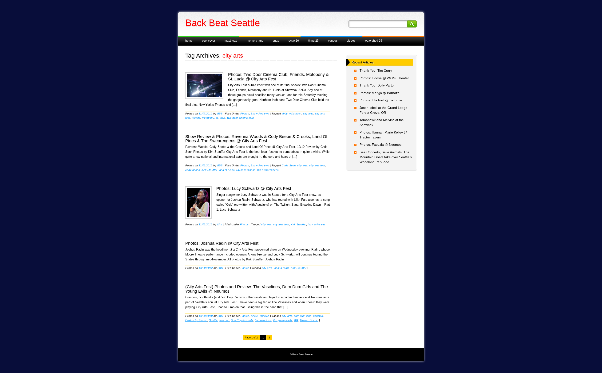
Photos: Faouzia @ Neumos (380, 144)
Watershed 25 (373, 40)
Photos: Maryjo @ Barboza (380, 93)
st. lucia (221, 117)
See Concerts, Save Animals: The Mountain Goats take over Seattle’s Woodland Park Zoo (386, 157)
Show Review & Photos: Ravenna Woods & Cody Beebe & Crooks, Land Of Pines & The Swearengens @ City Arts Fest (256, 138)
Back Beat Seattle (222, 23)
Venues (332, 40)
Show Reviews (260, 113)
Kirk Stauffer (209, 170)
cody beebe (192, 170)
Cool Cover (208, 40)
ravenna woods (246, 170)
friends (196, 117)
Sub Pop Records (242, 320)
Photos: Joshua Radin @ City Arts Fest (221, 243)
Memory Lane (255, 40)
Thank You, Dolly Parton (378, 85)
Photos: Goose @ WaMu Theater (384, 78)
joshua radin (281, 268)
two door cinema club (240, 117)
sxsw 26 (294, 40)
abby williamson (291, 113)
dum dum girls (303, 315)
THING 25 (313, 40)
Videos (351, 40)
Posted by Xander (196, 320)
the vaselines (263, 320)
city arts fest (317, 165)
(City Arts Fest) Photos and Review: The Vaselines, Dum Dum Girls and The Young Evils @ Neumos (256, 288)
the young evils (282, 320)
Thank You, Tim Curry (376, 70)
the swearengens (268, 170)
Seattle (213, 320)
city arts (308, 113)
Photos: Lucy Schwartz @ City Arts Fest (253, 188)
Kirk (219, 224)
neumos (318, 315)
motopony (208, 117)
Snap (276, 40)
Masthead (231, 40)
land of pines (227, 170)
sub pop (224, 320)
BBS (220, 113)
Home (189, 40)
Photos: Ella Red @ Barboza (381, 100)
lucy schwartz (316, 224)
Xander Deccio (309, 320)
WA (296, 320)
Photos (244, 113)
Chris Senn (289, 165)
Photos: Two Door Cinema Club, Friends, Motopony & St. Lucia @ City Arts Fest (278, 76)
